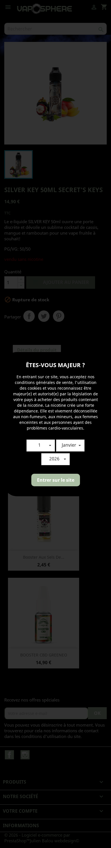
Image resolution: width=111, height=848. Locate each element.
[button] (40, 446)
